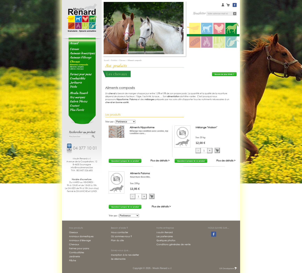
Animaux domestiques (82, 53)
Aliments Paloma (140, 173)
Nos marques (77, 97)
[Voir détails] (116, 137)
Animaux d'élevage (80, 57)
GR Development (226, 268)
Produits (114, 60)
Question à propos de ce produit (125, 161)
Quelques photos (165, 240)
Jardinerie (76, 82)
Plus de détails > (160, 160)
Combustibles (77, 78)
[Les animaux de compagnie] (207, 28)
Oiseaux (74, 49)
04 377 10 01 (85, 147)
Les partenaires (164, 236)
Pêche (73, 87)
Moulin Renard (79, 93)
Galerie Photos (78, 101)
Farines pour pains (80, 74)
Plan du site (117, 240)
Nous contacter (119, 232)
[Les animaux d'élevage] (219, 28)
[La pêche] (232, 42)
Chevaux (75, 61)
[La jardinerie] (219, 42)
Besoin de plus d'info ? (224, 74)
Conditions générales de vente (173, 244)
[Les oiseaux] (194, 28)
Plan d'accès (77, 110)
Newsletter (199, 13)
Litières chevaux (77, 69)
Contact (74, 105)
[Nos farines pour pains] (194, 42)
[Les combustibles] (207, 42)
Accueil (74, 43)
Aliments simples (77, 67)
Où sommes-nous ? (121, 236)
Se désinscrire (118, 259)
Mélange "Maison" (206, 127)
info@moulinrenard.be (82, 167)
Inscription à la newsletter (125, 255)
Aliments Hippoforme (142, 127)
